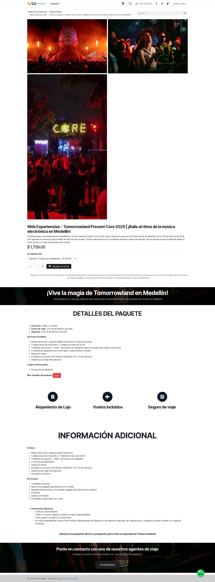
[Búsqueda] (185, 13)
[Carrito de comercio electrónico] (123, 3)
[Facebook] (156, 4)
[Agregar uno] (42, 266)
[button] (130, 3)
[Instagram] (162, 4)
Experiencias (55, 11)
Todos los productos (37, 11)
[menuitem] (55, 3)
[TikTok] (167, 4)
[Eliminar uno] (30, 266)
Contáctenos (107, 564)
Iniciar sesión (179, 3)
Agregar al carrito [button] (60, 266)
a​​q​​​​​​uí (57, 375)
